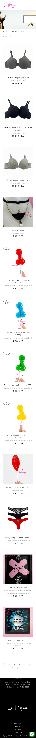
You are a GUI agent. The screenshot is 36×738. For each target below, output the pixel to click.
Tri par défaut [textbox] (9, 42)
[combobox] (16, 42)
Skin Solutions (25, 593)
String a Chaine (18, 230)
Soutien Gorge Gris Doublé (18, 78)
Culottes (15, 233)
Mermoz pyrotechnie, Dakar (21, 682)
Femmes (13, 81)
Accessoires (7, 286)
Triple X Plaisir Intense (18, 588)
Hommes (20, 286)
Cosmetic (22, 643)
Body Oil (22, 591)
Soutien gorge (21, 81)
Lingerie (20, 541)
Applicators (15, 591)
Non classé (26, 541)
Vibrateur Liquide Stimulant (18, 640)
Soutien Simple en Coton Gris (18, 180)
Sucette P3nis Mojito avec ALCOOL (18, 385)
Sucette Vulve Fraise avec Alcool (18, 488)
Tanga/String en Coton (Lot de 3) (18, 538)
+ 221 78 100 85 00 (22, 687)
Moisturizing (16, 593)
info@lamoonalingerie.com (20, 685)
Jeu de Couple (28, 286)
